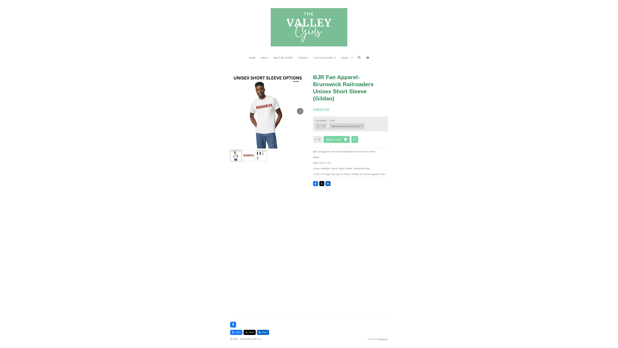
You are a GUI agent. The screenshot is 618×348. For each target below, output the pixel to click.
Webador (383, 339)
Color (332, 120)
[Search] (359, 57)
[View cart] (367, 58)
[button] (236, 155)
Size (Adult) (321, 120)
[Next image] (300, 111)
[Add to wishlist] (354, 139)
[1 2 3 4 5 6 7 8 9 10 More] (317, 139)
